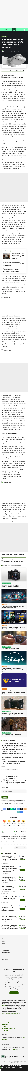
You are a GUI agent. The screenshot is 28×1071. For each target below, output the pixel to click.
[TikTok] (19, 1057)
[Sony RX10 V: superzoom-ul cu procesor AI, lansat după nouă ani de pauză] (23, 918)
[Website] (16, 832)
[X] (20, 832)
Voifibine (5, 1026)
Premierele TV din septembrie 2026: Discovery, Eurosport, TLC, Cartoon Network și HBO (13, 692)
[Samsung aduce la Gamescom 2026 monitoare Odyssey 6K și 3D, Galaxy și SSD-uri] (23, 857)
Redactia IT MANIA (11, 50)
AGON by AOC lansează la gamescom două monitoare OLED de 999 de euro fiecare (12, 757)
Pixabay (13, 1013)
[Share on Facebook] (4, 809)
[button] (2, 30)
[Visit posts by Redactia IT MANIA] (2, 832)
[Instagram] (24, 832)
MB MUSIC (5, 1024)
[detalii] (3, 1005)
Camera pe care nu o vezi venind (10, 648)
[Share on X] (8, 809)
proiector (14, 769)
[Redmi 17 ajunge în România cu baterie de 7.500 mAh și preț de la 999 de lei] (23, 898)
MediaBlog (5, 1022)
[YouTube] (22, 832)
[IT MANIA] (14, 29)
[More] (25, 812)
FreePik (17, 1013)
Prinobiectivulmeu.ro (8, 1028)
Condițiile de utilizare (19, 800)
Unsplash (8, 1013)
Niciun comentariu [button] (21, 847)
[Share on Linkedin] (14, 809)
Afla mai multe (14, 992)
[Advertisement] (14, 14)
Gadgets (4, 36)
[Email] (25, 809)
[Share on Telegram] (18, 809)
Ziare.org (5, 1030)
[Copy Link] (18, 812)
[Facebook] (18, 832)
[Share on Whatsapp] (11, 809)
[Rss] (26, 832)
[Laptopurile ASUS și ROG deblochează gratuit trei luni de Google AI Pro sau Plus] (23, 878)
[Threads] (23, 1057)
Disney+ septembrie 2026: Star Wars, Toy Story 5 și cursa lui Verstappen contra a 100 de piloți (14, 670)
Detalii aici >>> (17, 1049)
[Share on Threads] (21, 809)
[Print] (21, 812)
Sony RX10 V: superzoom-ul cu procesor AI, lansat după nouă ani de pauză (9, 918)
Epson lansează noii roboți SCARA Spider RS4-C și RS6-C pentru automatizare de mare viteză (13, 269)
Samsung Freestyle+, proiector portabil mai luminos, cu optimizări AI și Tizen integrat (13, 264)
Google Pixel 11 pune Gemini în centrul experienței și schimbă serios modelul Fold (9, 927)
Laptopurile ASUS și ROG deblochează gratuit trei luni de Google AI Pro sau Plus (9, 879)
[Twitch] (21, 1057)
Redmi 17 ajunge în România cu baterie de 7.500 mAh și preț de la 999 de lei (9, 898)
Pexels (3, 1013)
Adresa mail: (5, 787)
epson (8, 769)
